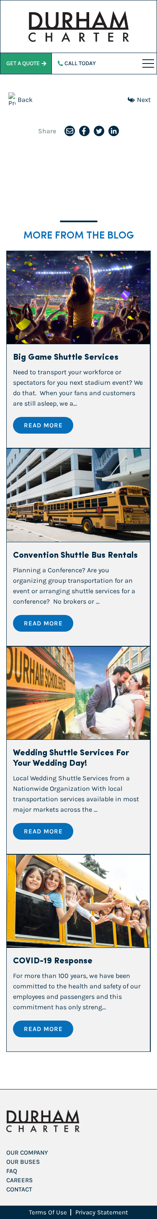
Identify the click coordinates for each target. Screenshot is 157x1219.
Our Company (27, 1152)
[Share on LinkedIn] (113, 131)
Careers (19, 1180)
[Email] (69, 131)
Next (144, 100)
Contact (19, 1189)
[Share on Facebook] (84, 131)
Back (25, 100)
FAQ (11, 1171)
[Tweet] (99, 131)
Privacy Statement (101, 1212)
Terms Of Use (48, 1212)
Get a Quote (23, 63)
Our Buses (23, 1162)
